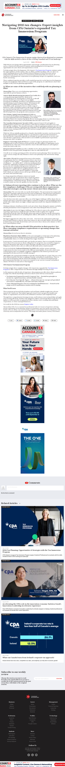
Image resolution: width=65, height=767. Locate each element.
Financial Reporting (53, 706)
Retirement (32, 710)
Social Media (53, 721)
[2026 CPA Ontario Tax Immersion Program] (32, 400)
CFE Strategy (11, 737)
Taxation (40, 20)
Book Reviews (32, 718)
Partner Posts (26, 20)
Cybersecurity (53, 718)
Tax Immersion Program (43, 70)
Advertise (32, 733)
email (46, 320)
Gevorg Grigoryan (11, 741)
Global (11, 704)
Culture (53, 704)
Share (20, 320)
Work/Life (32, 712)
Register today (28, 304)
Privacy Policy (32, 737)
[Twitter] (28, 755)
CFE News (11, 735)
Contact (32, 735)
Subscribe (57, 14)
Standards (11, 723)
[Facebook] (36, 755)
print (54, 320)
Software (53, 723)
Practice (12, 721)
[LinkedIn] (32, 755)
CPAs (32, 721)
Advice (32, 704)
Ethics (11, 720)
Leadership (53, 708)
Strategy (53, 710)
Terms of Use (32, 741)
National (12, 706)
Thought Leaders (32, 723)
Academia (11, 718)
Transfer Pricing (12, 727)
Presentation (32, 706)
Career (34, 20)
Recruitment (32, 708)
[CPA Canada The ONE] (32, 451)
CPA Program (11, 733)
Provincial (11, 708)
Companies (32, 720)
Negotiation (53, 720)
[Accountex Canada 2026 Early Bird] (32, 6)
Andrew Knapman (11, 739)
